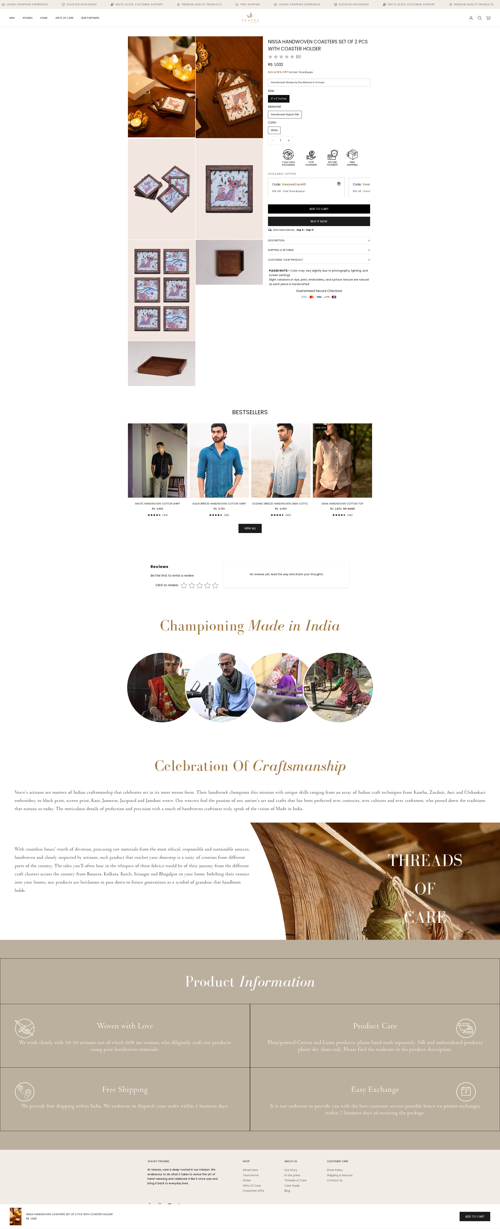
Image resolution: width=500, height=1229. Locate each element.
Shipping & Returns (340, 1175)
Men (12, 18)
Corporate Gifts (253, 1191)
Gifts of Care (64, 18)
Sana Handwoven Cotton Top (342, 503)
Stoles (247, 1180)
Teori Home (251, 1175)
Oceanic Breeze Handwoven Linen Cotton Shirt (281, 504)
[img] (281, 57)
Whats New (250, 1170)
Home (44, 18)
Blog (287, 1191)
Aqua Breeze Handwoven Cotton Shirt (219, 503)
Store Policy (335, 1170)
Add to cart (319, 209)
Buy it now (319, 221)
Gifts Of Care (252, 1186)
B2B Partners (90, 18)
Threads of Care (295, 1180)
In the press (292, 1175)
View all (250, 528)
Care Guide (292, 1186)
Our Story (290, 1170)
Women (27, 18)
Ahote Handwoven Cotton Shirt (157, 503)
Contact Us (334, 1180)
